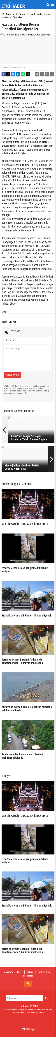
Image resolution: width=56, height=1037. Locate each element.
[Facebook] (4, 74)
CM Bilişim (30, 1029)
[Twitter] (8, 74)
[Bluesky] (13, 74)
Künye (20, 972)
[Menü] (52, 4)
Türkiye (22, 14)
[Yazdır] (37, 74)
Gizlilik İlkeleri (44, 972)
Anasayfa (9, 14)
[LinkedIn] (18, 74)
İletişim (30, 972)
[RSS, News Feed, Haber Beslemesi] (28, 984)
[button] (42, 74)
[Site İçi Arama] (48, 4)
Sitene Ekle (28, 975)
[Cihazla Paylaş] (28, 74)
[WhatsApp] (23, 74)
